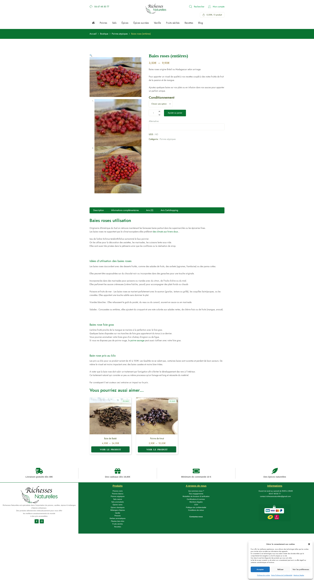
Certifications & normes (196, 499)
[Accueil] (93, 22)
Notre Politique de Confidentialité (281, 575)
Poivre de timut (157, 438)
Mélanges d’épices (117, 510)
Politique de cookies (263, 575)
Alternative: (154, 121)
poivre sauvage (137, 340)
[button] (309, 544)
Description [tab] (98, 210)
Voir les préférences (301, 569)
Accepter (260, 569)
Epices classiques (117, 507)
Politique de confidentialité (196, 507)
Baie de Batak (110, 438)
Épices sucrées (141, 23)
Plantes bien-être (117, 521)
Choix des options (110, 449)
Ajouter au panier (175, 112)
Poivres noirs (118, 491)
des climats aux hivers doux (165, 231)
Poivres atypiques (168, 139)
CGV (196, 505)
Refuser (280, 569)
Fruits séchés (172, 23)
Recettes (189, 23)
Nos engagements (196, 494)
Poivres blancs (117, 494)
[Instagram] (42, 521)
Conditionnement (161, 97)
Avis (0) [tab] (149, 210)
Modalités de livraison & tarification (196, 496)
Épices (125, 23)
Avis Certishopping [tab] (169, 210)
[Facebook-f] (37, 521)
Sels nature (117, 499)
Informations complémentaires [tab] (125, 210)
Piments (117, 516)
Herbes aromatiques (117, 518)
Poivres (103, 23)
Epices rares (117, 505)
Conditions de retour (196, 510)
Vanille (157, 23)
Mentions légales (299, 575)
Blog (200, 23)
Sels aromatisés (117, 502)
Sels (114, 23)
